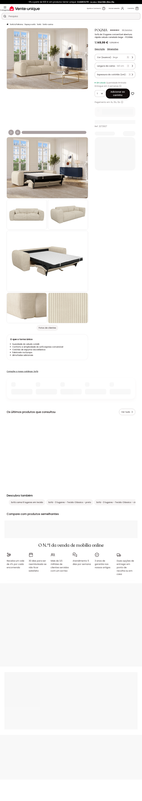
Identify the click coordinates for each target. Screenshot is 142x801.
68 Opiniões (127, 30)
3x (112, 102)
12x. (119, 102)
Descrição (100, 49)
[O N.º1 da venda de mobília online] (24, 8)
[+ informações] (122, 102)
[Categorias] (5, 7)
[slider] (54, 132)
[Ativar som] (18, 132)
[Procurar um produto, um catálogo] (5, 16)
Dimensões (112, 49)
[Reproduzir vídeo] (11, 132)
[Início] (7, 24)
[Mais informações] (120, 86)
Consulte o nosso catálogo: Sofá (22, 371)
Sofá (39, 24)
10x (115, 102)
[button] (47, 113)
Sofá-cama (48, 24)
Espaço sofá (30, 24)
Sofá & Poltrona (16, 24)
